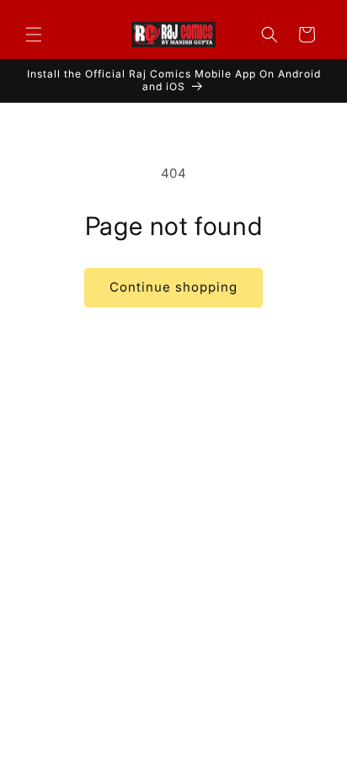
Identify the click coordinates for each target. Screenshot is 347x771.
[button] (33, 34)
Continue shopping (173, 287)
